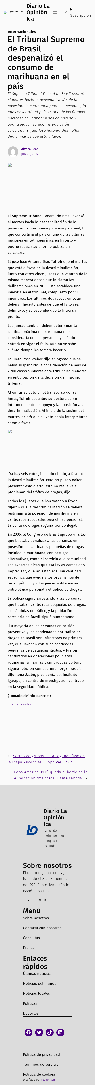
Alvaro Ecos (30, 149)
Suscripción (80, 15)
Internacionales (22, 31)
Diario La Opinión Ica (38, 12)
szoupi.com (48, 1079)
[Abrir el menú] (55, 12)
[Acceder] (65, 12)
